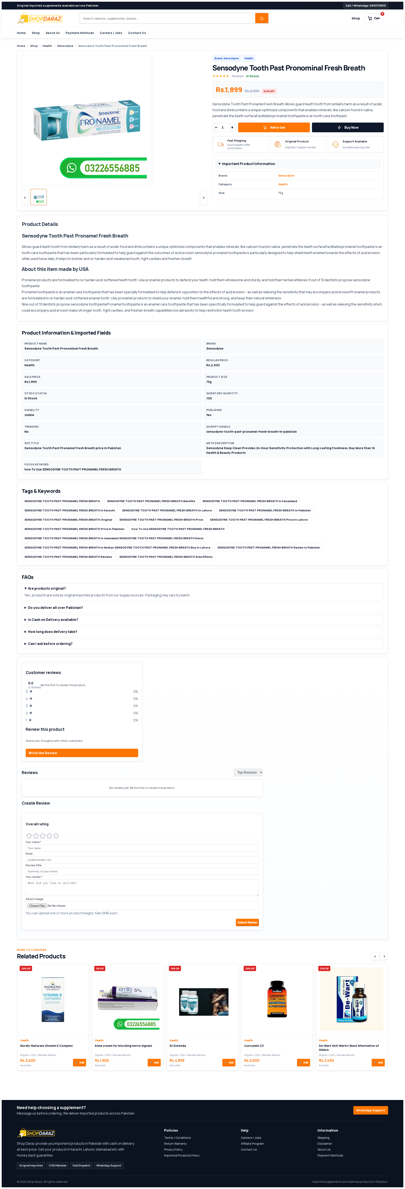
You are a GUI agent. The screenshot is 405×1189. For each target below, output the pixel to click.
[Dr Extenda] (202, 1000)
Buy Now (351, 127)
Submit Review (247, 922)
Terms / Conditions (177, 1138)
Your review (34, 877)
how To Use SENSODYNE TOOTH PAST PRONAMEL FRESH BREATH (178, 529)
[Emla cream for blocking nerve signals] (127, 1000)
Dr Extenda (178, 1046)
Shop (356, 18)
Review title (33, 865)
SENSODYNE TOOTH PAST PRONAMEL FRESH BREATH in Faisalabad (249, 501)
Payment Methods (80, 33)
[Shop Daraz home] (39, 18)
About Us (53, 33)
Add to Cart (277, 127)
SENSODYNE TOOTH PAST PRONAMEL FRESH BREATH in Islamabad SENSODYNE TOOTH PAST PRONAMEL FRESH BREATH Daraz (114, 538)
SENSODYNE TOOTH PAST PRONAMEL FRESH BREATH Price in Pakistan (74, 529)
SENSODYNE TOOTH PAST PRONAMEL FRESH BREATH (62, 501)
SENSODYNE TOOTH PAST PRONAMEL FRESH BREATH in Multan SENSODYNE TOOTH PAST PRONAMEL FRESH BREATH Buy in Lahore (117, 547)
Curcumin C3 (254, 1046)
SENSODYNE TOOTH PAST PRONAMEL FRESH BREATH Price (161, 520)
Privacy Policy (173, 1149)
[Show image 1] (39, 197)
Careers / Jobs (111, 33)
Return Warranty (175, 1144)
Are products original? (47, 588)
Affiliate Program (252, 1144)
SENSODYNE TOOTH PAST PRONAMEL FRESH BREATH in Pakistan (265, 510)
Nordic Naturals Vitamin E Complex (46, 1046)
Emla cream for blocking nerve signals (123, 1046)
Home (21, 33)
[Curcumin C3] (277, 1000)
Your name (33, 842)
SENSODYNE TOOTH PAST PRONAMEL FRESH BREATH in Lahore (167, 510)
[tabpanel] (202, 798)
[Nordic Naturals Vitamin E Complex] (53, 1000)
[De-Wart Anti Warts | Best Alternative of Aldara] (351, 1000)
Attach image (34, 899)
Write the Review (42, 753)
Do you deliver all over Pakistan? (55, 607)
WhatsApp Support (370, 1110)
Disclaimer (324, 1144)
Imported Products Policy (181, 1155)
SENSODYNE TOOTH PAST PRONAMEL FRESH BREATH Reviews (68, 557)
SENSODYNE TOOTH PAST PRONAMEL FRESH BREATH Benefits (151, 501)
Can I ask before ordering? (50, 643)
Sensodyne (65, 46)
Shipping (323, 1138)
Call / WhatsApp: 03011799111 (366, 5)
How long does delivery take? (52, 631)
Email (29, 853)
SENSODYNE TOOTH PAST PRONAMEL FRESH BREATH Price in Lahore (259, 520)
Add (79, 1062)
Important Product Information (248, 163)
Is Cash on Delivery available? (53, 619)
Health (47, 46)
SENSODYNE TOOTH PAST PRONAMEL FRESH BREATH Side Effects (166, 557)
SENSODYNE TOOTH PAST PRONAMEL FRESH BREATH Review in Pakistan (268, 547)
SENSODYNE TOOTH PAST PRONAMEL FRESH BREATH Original (68, 520)
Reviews (238, 76)
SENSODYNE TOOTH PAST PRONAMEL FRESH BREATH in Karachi (69, 510)
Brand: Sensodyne (227, 58)
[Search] (261, 18)
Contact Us (137, 33)
